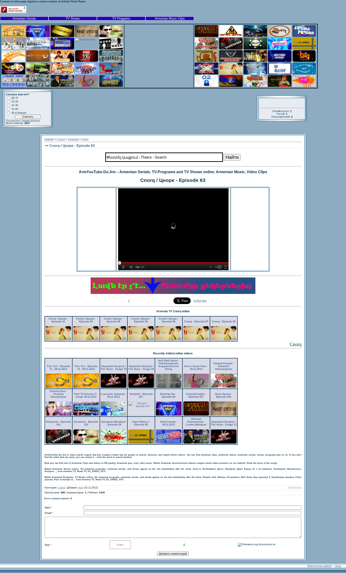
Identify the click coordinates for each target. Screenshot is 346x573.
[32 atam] (86, 61)
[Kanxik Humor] (279, 36)
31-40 (15, 105)
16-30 (15, 101)
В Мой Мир (200, 300)
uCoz (338, 565)
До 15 (15, 97)
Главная (49, 139)
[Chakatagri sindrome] (38, 48)
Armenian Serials (24, 18)
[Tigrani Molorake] (13, 36)
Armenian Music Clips (170, 18)
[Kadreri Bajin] (13, 61)
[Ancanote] (111, 36)
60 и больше (19, 112)
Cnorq (85, 139)
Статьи (60, 139)
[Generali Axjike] (206, 36)
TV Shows (73, 18)
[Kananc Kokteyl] (255, 85)
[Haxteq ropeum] (304, 36)
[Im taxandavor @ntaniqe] (279, 48)
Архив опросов (31, 120)
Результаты (13, 120)
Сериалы (73, 139)
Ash (81, 487)
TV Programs (121, 18)
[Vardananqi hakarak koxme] (62, 61)
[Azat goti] (111, 48)
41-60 (15, 109)
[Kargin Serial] (231, 36)
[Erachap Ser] (38, 36)
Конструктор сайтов (319, 565)
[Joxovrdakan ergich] (38, 61)
